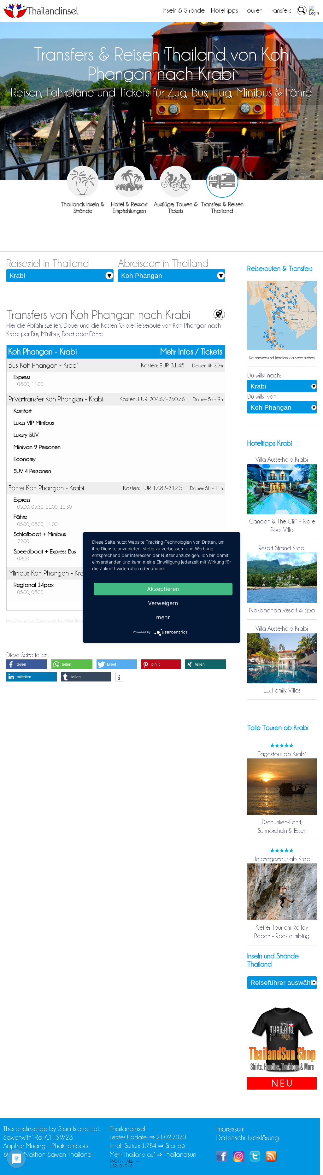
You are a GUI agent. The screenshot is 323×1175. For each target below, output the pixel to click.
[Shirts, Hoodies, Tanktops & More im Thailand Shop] (282, 1072)
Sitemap (175, 1146)
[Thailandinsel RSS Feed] (271, 1159)
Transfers (280, 10)
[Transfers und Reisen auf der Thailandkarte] (282, 348)
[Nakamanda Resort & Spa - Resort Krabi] (282, 602)
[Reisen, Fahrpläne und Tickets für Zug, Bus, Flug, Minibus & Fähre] (222, 182)
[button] (26, 664)
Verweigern (163, 603)
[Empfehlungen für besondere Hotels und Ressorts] (129, 182)
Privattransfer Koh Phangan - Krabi (56, 399)
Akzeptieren (163, 589)
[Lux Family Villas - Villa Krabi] (282, 682)
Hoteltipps (224, 10)
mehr (163, 617)
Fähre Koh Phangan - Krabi (46, 488)
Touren (253, 10)
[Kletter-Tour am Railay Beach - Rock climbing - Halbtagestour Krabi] (282, 918)
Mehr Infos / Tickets (191, 352)
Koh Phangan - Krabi (42, 351)
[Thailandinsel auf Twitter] (255, 1159)
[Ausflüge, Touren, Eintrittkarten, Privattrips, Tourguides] (175, 182)
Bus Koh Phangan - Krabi (43, 365)
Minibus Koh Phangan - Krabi (49, 573)
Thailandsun (180, 1154)
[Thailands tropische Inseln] (41, 16)
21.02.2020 (171, 1137)
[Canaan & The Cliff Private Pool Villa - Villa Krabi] (282, 513)
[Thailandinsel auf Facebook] (221, 1159)
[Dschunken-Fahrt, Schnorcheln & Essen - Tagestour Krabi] (282, 813)
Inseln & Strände (184, 10)
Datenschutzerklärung (247, 1138)
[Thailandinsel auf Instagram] (238, 1159)
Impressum (230, 1129)
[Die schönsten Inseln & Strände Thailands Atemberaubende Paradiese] (82, 182)
